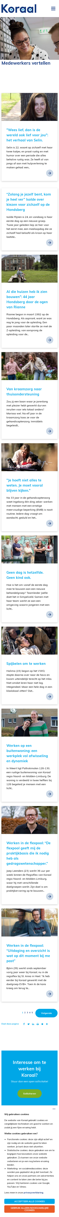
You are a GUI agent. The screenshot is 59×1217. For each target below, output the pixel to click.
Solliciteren (29, 1093)
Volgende (46, 1013)
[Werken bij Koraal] (18, 8)
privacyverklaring (33, 1192)
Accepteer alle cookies (29, 1201)
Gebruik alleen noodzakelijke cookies (30, 1209)
